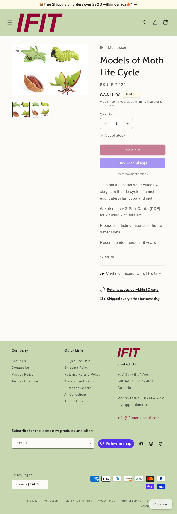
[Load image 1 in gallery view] (21, 109)
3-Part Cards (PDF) (142, 209)
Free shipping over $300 (117, 101)
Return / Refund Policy (82, 374)
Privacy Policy (22, 374)
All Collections (75, 394)
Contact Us (20, 367)
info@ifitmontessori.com (138, 418)
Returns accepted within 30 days (133, 289)
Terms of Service (25, 381)
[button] (10, 22)
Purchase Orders (77, 388)
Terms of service (131, 500)
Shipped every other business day (133, 299)
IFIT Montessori (48, 500)
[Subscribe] (89, 443)
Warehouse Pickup (79, 381)
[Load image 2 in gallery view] (40, 109)
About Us (19, 361)
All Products (73, 401)
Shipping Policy (76, 367)
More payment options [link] (133, 174)
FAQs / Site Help (77, 361)
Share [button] (109, 256)
